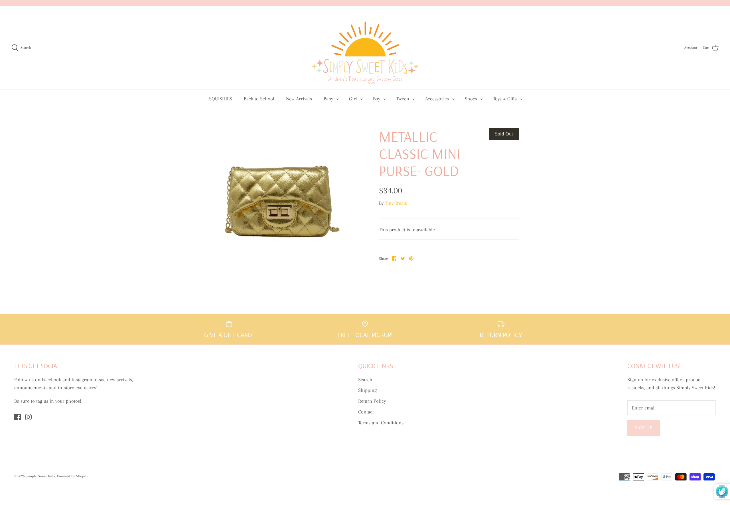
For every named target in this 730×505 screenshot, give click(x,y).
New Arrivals (299, 99)
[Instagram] (28, 417)
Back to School (259, 99)
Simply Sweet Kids (40, 476)
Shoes (471, 99)
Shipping (367, 390)
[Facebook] (17, 417)
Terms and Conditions (380, 422)
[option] (281, 198)
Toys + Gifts (505, 99)
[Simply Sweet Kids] (365, 47)
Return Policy (372, 401)
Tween (402, 99)
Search (365, 379)
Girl (353, 99)
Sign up (643, 427)
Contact (366, 412)
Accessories (437, 99)
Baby (328, 99)
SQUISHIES (220, 99)
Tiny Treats (396, 203)
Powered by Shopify (72, 476)
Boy (376, 99)
